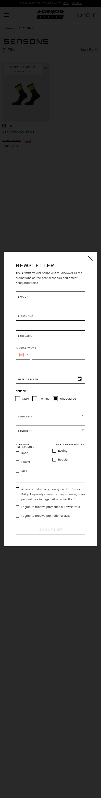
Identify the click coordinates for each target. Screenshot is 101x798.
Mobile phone (26, 347)
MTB (24, 471)
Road (24, 453)
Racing (62, 451)
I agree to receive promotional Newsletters (50, 507)
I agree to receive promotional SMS (45, 516)
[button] (23, 355)
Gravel (25, 462)
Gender (22, 391)
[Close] (90, 258)
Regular (63, 459)
